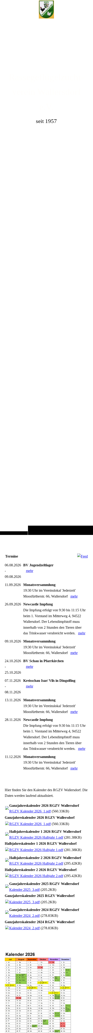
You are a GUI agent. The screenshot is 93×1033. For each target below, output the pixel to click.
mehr (29, 571)
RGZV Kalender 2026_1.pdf (30, 811)
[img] (46, 276)
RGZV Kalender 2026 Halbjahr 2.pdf (36, 863)
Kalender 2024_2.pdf (24, 916)
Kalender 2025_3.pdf (24, 890)
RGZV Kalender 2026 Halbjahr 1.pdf (36, 837)
